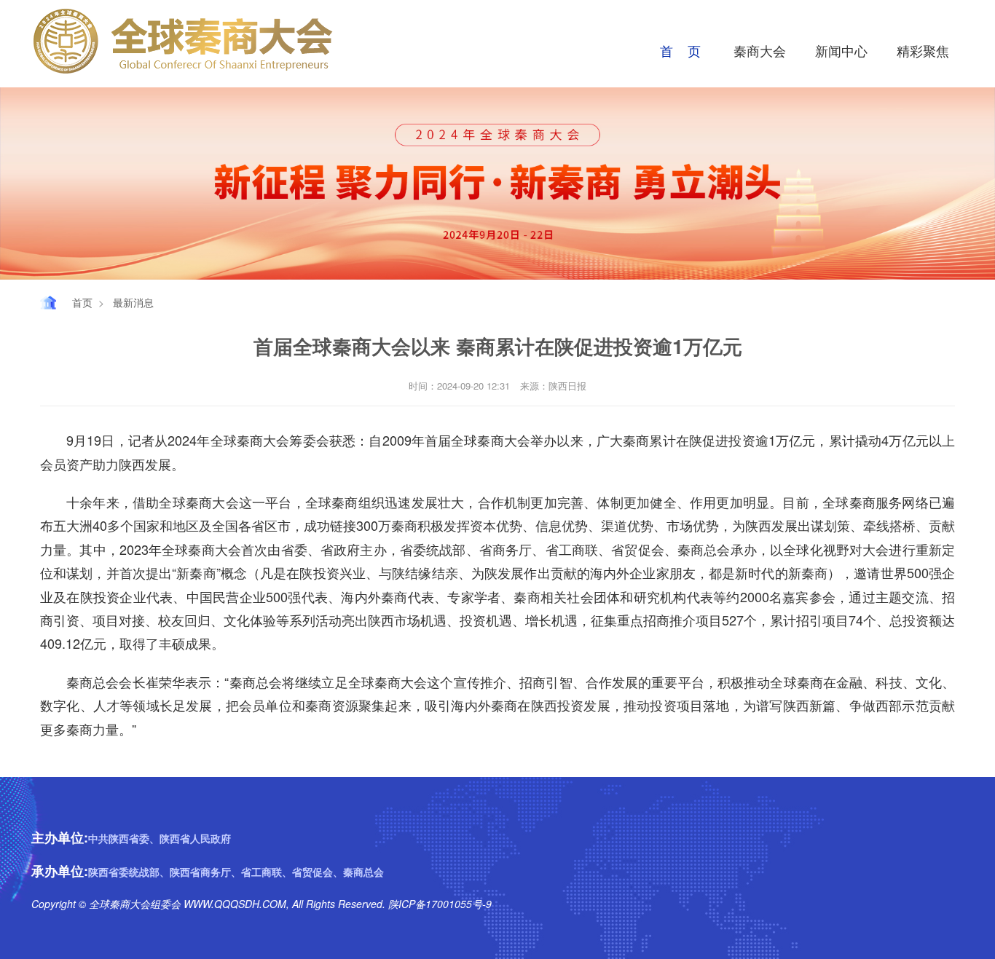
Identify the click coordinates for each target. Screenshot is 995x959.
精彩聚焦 (923, 50)
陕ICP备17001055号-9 (438, 903)
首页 (82, 302)
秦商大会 (760, 50)
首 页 (680, 50)
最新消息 (133, 302)
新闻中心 (841, 50)
